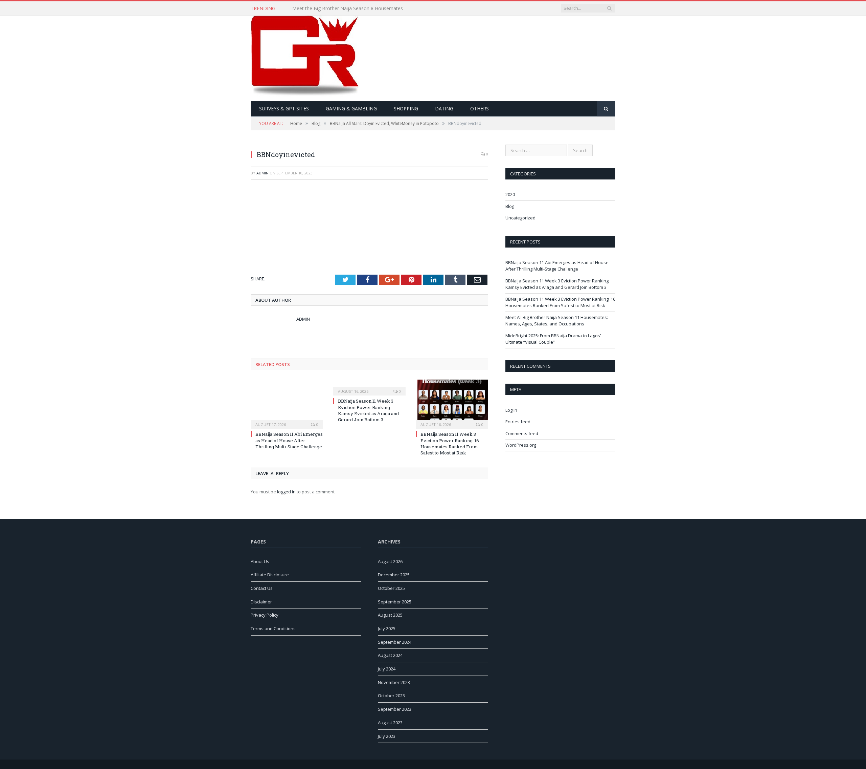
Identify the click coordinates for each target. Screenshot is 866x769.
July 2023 (386, 736)
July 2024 (386, 669)
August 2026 (390, 561)
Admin (262, 172)
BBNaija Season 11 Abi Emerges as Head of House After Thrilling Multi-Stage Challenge (289, 440)
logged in (286, 492)
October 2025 (391, 588)
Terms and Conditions (273, 628)
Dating (444, 108)
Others (479, 108)
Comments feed (521, 433)
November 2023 (394, 682)
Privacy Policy (264, 615)
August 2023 (390, 723)
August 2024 (390, 655)
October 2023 (391, 695)
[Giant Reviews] (305, 56)
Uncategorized (520, 218)
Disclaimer (261, 602)
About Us (260, 561)
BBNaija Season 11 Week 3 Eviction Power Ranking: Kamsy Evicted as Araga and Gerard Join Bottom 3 (368, 410)
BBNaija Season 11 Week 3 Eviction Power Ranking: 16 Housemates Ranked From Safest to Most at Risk (449, 443)
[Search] (606, 108)
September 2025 (394, 602)
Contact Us (262, 588)
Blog (509, 206)
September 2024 (394, 642)
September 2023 (394, 709)
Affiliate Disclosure (270, 575)
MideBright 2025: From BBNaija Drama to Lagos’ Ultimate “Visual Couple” (553, 339)
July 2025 (386, 628)
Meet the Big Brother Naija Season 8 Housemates (347, 8)
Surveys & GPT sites (284, 108)
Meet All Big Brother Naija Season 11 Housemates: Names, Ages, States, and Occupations (556, 320)
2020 (510, 194)
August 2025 (390, 615)
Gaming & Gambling (351, 108)
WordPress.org (520, 445)
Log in (511, 410)
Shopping (406, 108)
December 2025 (394, 575)
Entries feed (517, 422)
